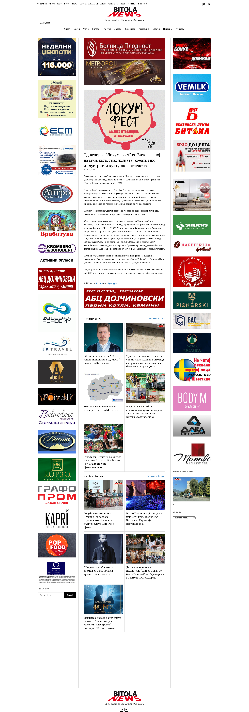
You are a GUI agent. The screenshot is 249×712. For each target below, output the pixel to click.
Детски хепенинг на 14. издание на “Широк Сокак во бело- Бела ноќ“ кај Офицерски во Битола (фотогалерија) (145, 572)
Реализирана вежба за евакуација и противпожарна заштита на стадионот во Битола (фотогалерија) (144, 412)
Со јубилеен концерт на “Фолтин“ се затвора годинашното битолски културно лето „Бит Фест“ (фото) (99, 520)
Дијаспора (101, 4)
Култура (83, 4)
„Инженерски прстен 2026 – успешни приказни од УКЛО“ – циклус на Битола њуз (102, 359)
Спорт (52, 4)
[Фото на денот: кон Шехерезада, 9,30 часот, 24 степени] (191, 489)
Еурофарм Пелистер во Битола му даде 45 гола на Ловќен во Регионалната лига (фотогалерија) (102, 462)
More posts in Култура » (156, 476)
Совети (122, 4)
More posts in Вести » (157, 319)
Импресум (142, 4)
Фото (66, 4)
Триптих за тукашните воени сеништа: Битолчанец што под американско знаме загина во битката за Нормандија (145, 361)
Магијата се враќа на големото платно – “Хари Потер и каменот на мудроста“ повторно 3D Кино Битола (102, 623)
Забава (91, 4)
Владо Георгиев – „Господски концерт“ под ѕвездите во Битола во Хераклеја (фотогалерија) (144, 518)
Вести (59, 4)
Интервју (132, 4)
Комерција (113, 4)
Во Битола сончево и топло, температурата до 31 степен (101, 408)
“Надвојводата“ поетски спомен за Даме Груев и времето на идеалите (98, 570)
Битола (74, 4)
